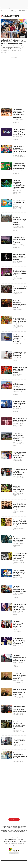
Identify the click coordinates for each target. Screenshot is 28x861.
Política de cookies (22, 841)
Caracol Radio (7, 11)
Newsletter (22, 836)
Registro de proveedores (10, 839)
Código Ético (14, 845)
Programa (13, 11)
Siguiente (13, 819)
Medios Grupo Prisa (14, 853)
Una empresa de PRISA (14, 849)
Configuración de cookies (10, 843)
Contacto (6, 836)
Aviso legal (20, 839)
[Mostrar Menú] (1, 11)
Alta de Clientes (20, 837)
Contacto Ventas (14, 836)
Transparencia (20, 843)
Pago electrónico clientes (9, 837)
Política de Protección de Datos (9, 841)
